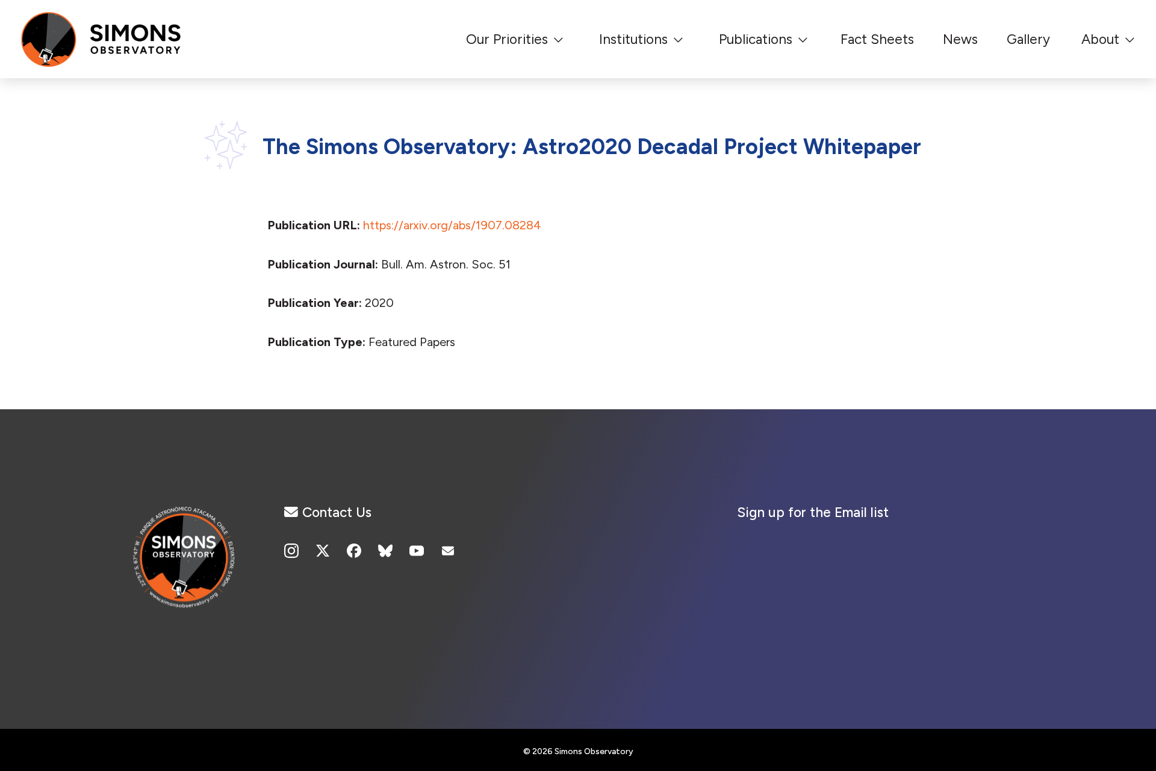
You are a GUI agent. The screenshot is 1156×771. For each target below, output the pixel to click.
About (1100, 39)
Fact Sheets (877, 39)
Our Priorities (507, 39)
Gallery (1028, 39)
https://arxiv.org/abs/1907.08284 (452, 225)
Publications (755, 39)
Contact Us (336, 512)
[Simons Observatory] (185, 569)
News (960, 39)
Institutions (633, 39)
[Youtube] (416, 550)
